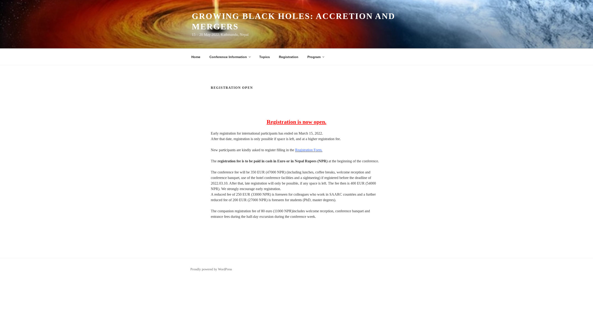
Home (195, 57)
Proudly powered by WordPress (211, 269)
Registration (288, 57)
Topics (264, 57)
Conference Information (228, 57)
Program (314, 57)
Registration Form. (308, 150)
